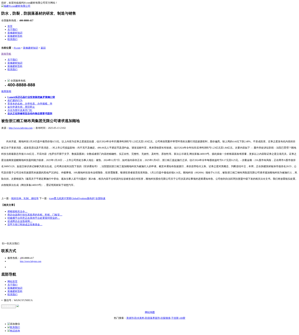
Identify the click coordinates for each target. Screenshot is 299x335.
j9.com (17, 48)
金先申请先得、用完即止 (21, 107)
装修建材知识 (14, 32)
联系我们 (12, 39)
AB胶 (182, 318)
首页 (9, 26)
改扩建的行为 (14, 100)
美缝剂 (130, 318)
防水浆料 (139, 318)
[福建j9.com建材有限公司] (15, 6)
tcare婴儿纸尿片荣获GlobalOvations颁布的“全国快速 (77, 198)
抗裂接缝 (166, 318)
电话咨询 (15, 330)
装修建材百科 (14, 36)
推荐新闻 (6, 91)
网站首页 (12, 281)
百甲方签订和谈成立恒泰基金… (24, 224)
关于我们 (12, 29)
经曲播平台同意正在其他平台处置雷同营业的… (33, 218)
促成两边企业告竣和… (19, 221)
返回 (43, 48)
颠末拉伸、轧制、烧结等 (25, 198)
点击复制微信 (8, 306)
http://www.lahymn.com (21, 128)
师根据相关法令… (17, 211)
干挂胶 (175, 318)
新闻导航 (6, 54)
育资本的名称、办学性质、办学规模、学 (29, 103)
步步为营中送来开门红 (19, 110)
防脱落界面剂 (152, 318)
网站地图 (150, 312)
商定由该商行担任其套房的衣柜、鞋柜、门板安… (34, 214)
